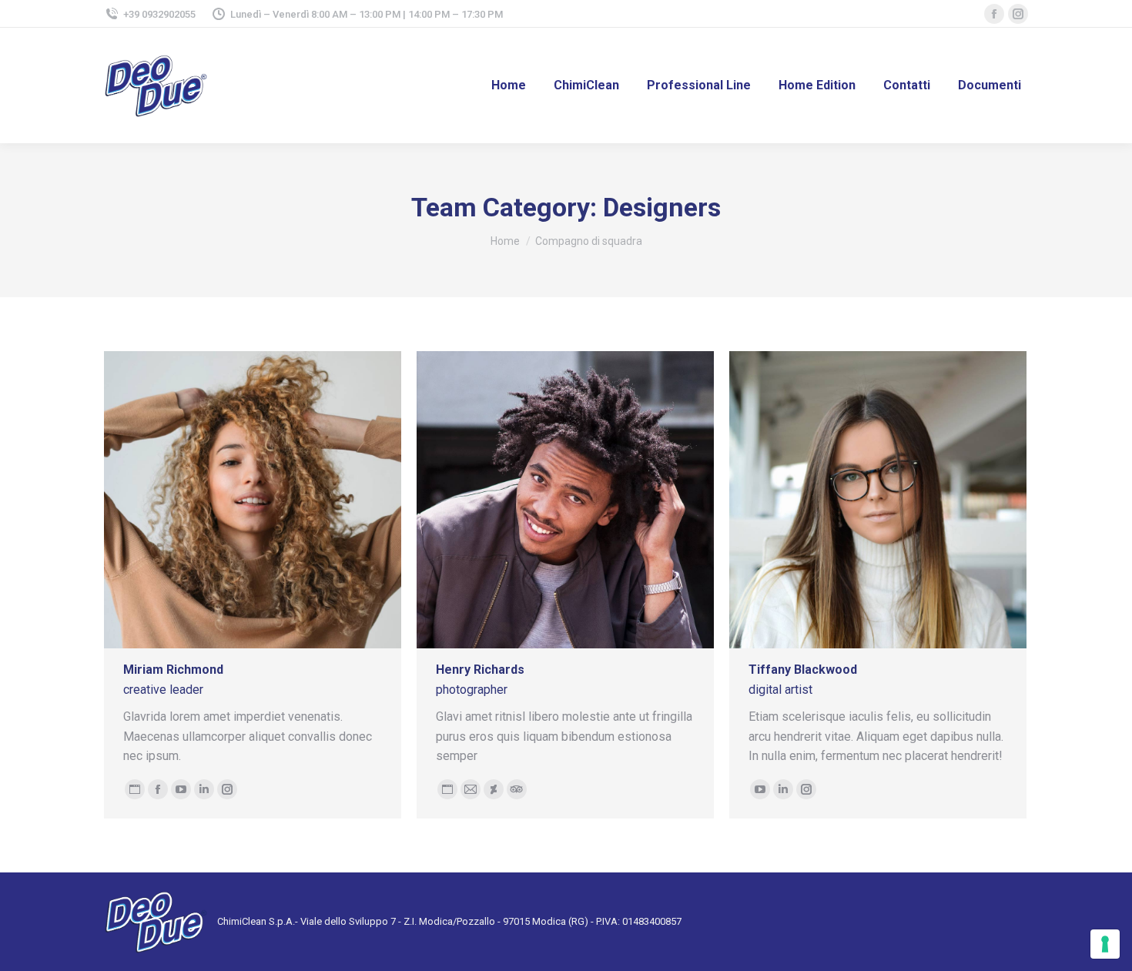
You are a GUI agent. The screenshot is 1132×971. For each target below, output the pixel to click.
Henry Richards (480, 669)
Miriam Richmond (173, 669)
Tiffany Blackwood (803, 669)
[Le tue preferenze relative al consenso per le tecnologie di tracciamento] (1105, 944)
